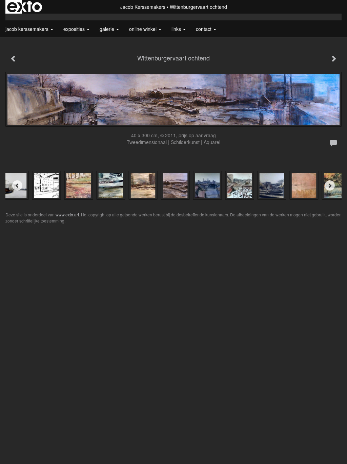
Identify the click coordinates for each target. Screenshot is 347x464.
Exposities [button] (74, 28)
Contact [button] (204, 28)
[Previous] (17, 185)
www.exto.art (67, 214)
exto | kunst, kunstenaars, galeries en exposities (24, 7)
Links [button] (176, 28)
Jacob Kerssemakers (142, 6)
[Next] (330, 185)
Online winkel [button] (143, 28)
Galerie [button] (108, 28)
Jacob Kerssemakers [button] (27, 28)
